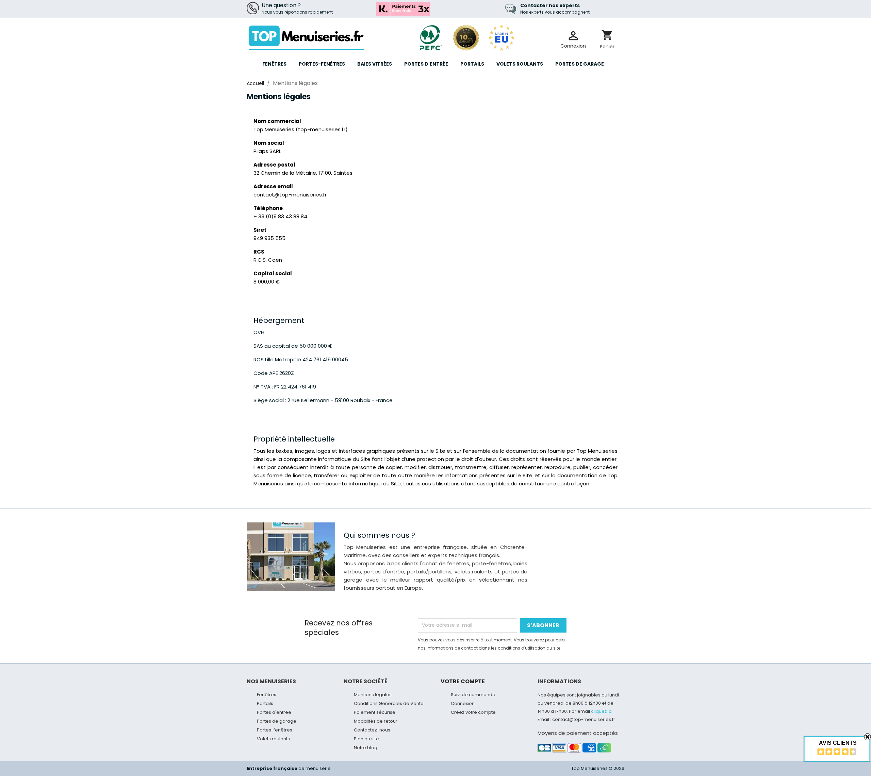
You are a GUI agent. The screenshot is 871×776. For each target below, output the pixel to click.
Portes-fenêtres (322, 64)
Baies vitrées (374, 64)
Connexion (463, 703)
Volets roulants (519, 64)
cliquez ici (601, 711)
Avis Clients (838, 743)
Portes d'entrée (426, 64)
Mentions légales (373, 694)
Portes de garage (579, 64)
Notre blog (365, 747)
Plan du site (366, 739)
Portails (472, 64)
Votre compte (463, 681)
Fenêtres (274, 64)
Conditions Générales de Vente (389, 703)
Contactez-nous (372, 730)
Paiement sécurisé (374, 712)
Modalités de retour (375, 721)
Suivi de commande (473, 694)
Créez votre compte (473, 712)
